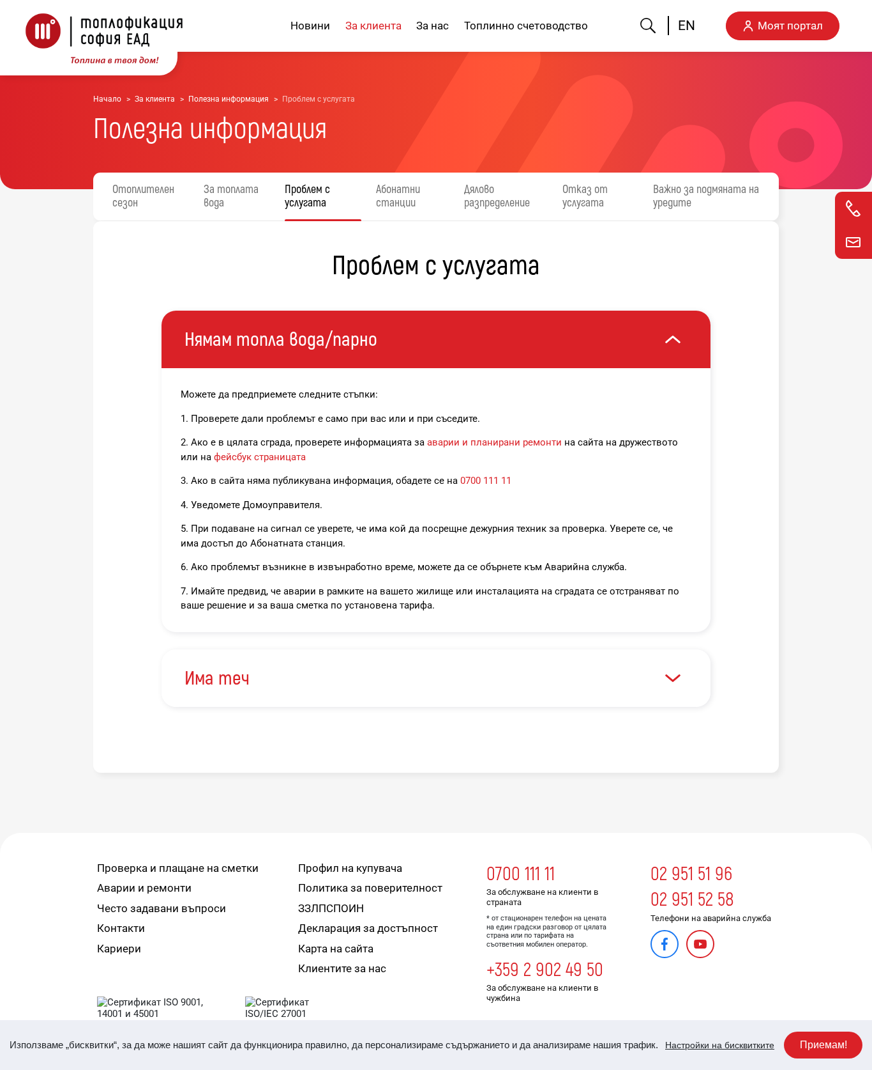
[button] (436, 339)
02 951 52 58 (692, 899)
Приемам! (823, 1044)
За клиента (373, 25)
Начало (107, 99)
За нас (432, 25)
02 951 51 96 (691, 874)
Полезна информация (228, 99)
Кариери (119, 948)
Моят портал (790, 25)
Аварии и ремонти (144, 887)
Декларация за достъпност (368, 928)
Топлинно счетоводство (526, 25)
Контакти (121, 928)
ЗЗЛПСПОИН (331, 908)
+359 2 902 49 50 (544, 970)
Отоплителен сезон (143, 196)
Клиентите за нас (342, 968)
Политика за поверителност (370, 887)
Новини (310, 25)
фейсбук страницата (260, 457)
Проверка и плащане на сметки (178, 868)
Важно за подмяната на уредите (706, 196)
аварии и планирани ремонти (494, 442)
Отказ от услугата (585, 196)
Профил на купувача (350, 868)
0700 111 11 (485, 480)
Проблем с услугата (307, 196)
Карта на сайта (335, 948)
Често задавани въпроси (161, 908)
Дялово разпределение (497, 196)
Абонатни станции (398, 196)
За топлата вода (231, 196)
